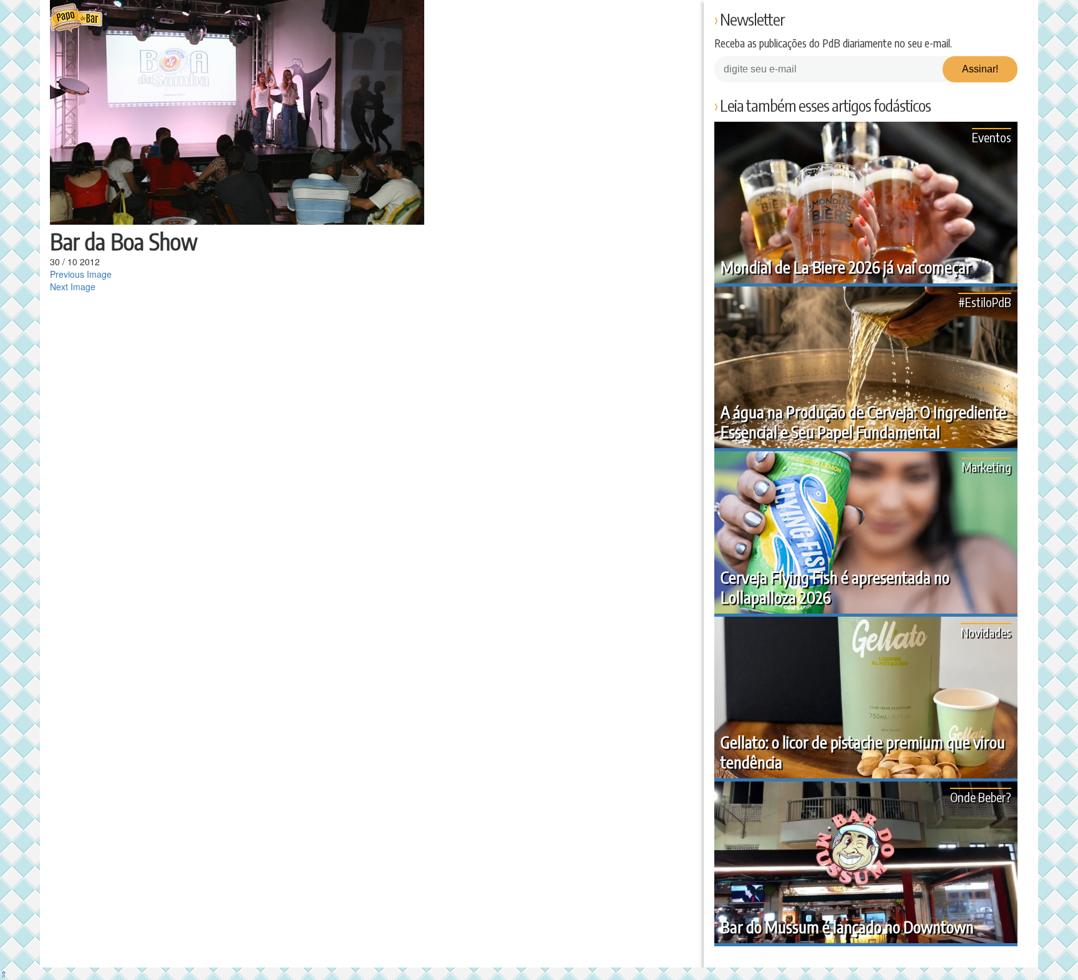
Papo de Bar (75, 18)
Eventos (991, 137)
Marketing (986, 466)
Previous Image (81, 274)
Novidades (986, 632)
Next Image (72, 286)
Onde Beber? (980, 797)
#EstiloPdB (984, 302)
